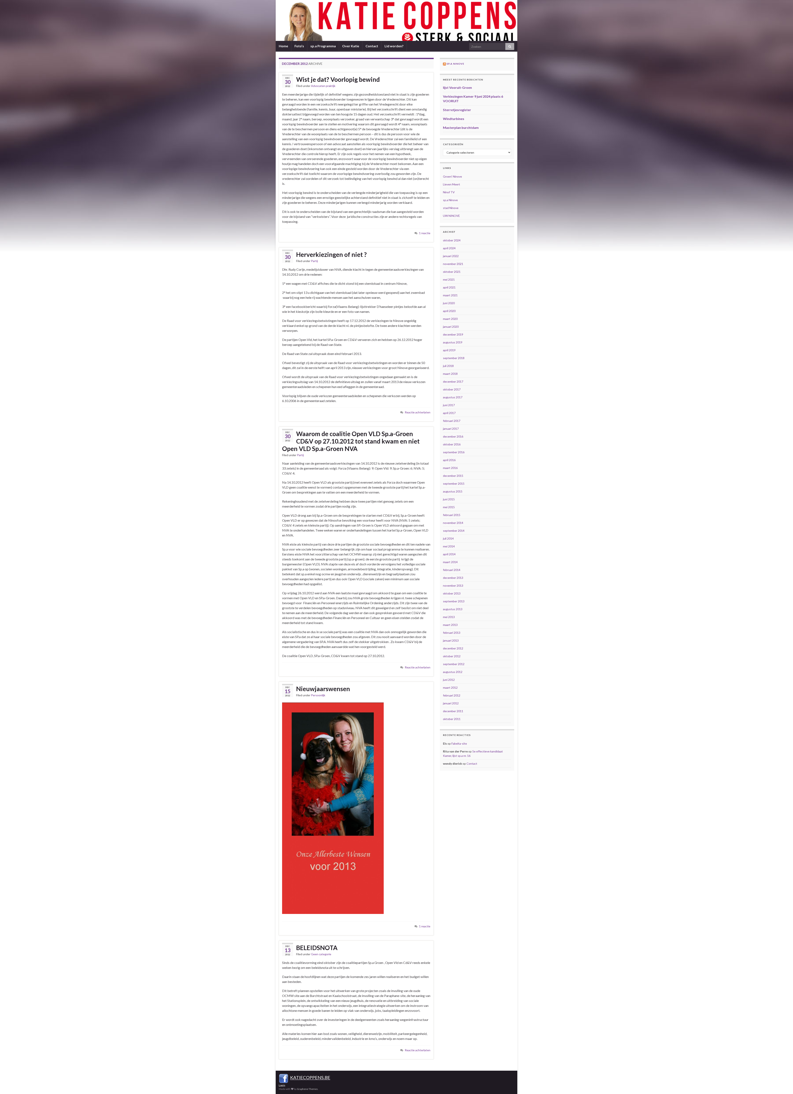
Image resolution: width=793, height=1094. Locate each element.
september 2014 (453, 530)
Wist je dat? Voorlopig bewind (338, 79)
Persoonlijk (318, 695)
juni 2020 (449, 303)
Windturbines (453, 119)
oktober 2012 (452, 656)
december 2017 (453, 381)
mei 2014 (449, 546)
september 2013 (453, 601)
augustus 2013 (452, 609)
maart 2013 (450, 624)
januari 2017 (451, 428)
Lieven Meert (451, 184)
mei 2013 (449, 617)
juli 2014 (448, 538)
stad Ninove (450, 208)
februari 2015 (451, 515)
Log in (282, 1085)
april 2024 (449, 248)
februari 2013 (451, 632)
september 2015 (453, 483)
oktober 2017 (452, 389)
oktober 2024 (452, 240)
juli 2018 (448, 366)
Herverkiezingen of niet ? (331, 254)
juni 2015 (449, 499)
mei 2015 (449, 507)
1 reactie (424, 233)
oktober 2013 (452, 593)
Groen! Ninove (452, 176)
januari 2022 (451, 256)
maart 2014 (450, 562)
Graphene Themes (307, 1088)
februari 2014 (451, 570)
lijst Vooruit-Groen (457, 87)
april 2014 (449, 554)
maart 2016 (450, 468)
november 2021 (453, 264)
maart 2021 (450, 295)
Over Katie (350, 46)
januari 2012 (451, 703)
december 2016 (453, 436)
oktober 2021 (452, 271)
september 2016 (453, 452)
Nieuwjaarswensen (323, 688)
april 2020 (449, 311)
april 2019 (449, 350)
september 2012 (453, 664)
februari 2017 (451, 420)
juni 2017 (449, 405)
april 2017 (449, 413)
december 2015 (453, 475)
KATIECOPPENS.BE (310, 1077)
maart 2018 (450, 373)
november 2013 (453, 585)
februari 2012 (451, 695)
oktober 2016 (452, 444)
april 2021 (449, 287)
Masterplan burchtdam (461, 127)
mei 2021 (449, 279)
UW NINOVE (451, 215)
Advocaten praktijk (323, 86)
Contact (372, 46)
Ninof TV (449, 192)
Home (283, 46)
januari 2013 (451, 640)
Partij (314, 261)
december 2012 (453, 648)
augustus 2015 (452, 491)
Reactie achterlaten (417, 412)
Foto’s (299, 46)
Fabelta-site (459, 743)
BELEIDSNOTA (316, 947)
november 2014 (453, 522)
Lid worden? (394, 46)
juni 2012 (449, 679)
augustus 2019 (452, 342)
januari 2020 (451, 326)
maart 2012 (450, 687)
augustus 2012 (452, 672)
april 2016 (449, 460)
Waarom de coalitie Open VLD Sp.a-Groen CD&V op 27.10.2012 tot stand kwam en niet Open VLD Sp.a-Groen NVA (351, 441)
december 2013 (453, 577)
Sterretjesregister (457, 110)
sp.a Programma (323, 46)
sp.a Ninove (455, 63)
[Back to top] (784, 1085)
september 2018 (453, 358)
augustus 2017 (452, 397)
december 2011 (453, 711)
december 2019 (453, 334)
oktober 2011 (452, 719)
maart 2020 (450, 318)
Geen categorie (321, 954)
